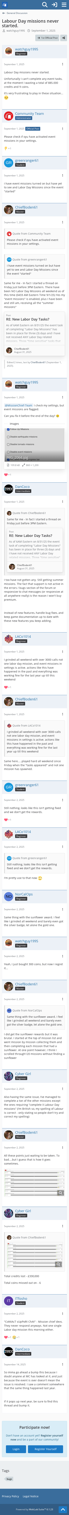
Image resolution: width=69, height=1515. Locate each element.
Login (16, 1449)
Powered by (34, 1509)
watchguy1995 (16, 30)
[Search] (45, 5)
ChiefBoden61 (38, 362)
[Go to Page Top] (63, 1509)
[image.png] (34, 1183)
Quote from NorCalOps (27, 1010)
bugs (9, 1479)
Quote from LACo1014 (26, 725)
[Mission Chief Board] (4, 5)
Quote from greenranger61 (29, 259)
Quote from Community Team (31, 233)
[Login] (54, 5)
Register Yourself (46, 1449)
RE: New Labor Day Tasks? (27, 319)
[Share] (63, 38)
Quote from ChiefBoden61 (29, 513)
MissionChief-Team (19, 405)
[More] (63, 64)
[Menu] (64, 5)
